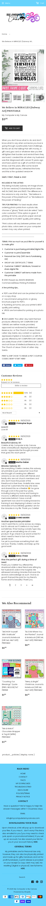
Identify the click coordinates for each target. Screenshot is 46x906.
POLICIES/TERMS (23, 793)
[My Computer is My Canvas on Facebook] (32, 882)
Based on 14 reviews (10, 382)
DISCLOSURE (23, 790)
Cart (42, 3)
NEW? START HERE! (17, 358)
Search (22, 877)
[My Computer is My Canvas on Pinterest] (37, 882)
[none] (6, 97)
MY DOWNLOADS (23, 783)
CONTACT (23, 777)
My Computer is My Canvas (25, 889)
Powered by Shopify (22, 892)
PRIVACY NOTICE (23, 796)
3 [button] (21, 585)
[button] (7, 393)
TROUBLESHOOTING (23, 786)
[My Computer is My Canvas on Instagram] (41, 882)
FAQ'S (23, 780)
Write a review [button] (21, 385)
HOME (23, 773)
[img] (14, 420)
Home (4, 34)
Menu (7, 3)
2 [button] (15, 585)
